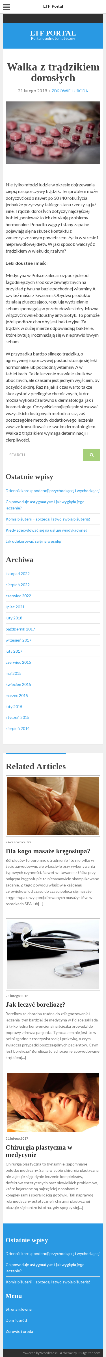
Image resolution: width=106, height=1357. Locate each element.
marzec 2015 (17, 695)
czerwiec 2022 (18, 595)
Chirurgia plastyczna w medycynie (39, 1151)
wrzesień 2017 (18, 640)
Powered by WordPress (40, 1353)
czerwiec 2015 (18, 662)
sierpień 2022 (18, 584)
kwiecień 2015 (18, 684)
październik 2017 (20, 629)
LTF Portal (53, 33)
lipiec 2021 (15, 606)
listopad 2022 (18, 573)
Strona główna (19, 1309)
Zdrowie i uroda (70, 90)
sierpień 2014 (18, 728)
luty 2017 (14, 651)
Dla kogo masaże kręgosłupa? (48, 851)
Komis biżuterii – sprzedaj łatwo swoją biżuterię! (48, 519)
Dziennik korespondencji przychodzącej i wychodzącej (52, 490)
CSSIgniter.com (88, 1353)
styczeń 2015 (17, 717)
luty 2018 (14, 617)
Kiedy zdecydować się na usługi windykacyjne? (46, 530)
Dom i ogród (16, 1320)
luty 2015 (14, 706)
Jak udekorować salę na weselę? (34, 541)
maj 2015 (13, 673)
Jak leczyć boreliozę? (35, 1004)
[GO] (91, 455)
